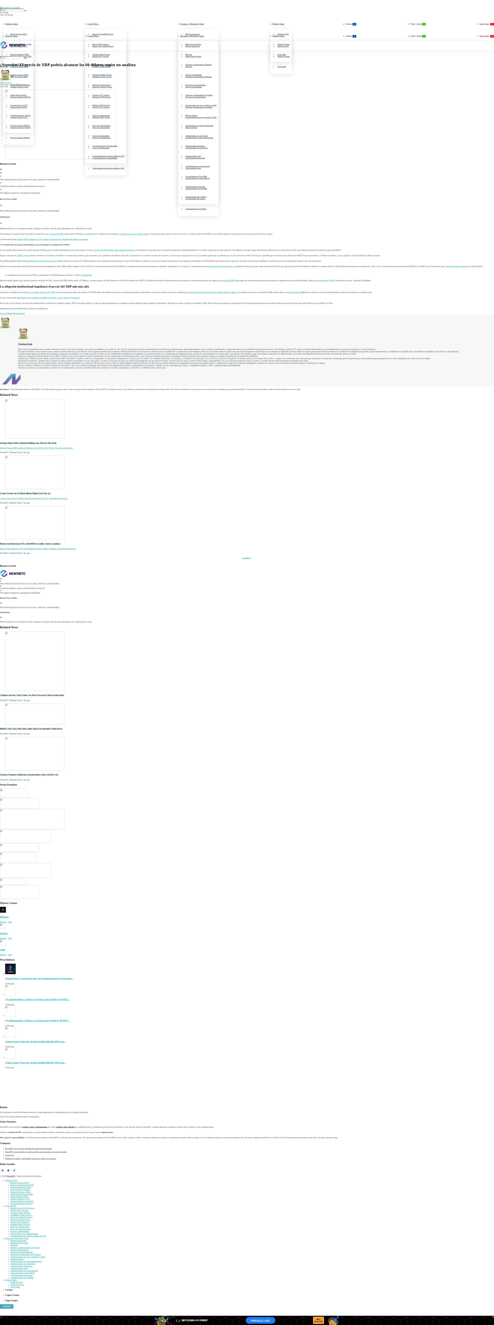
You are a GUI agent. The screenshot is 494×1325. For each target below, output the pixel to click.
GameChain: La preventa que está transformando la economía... (39, 978)
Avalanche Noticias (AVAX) (22, 1201)
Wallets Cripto (278, 24)
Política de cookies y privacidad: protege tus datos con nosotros (30, 1159)
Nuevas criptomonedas (193, 87)
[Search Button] (25, 10)
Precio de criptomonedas (20, 1229)
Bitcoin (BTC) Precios (100, 57)
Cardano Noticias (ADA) (19, 87)
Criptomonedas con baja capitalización (199, 138)
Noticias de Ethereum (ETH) (22, 1185)
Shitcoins (188, 67)
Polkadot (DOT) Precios (20, 1224)
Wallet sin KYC (283, 46)
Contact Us (9, 1155)
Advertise (7, 1306)
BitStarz (4, 917)
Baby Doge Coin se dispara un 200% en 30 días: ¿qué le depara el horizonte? (48, 298)
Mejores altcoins (191, 128)
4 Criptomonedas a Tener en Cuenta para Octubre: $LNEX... (37, 999)
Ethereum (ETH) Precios (20, 1220)
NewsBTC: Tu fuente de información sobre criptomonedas (28, 1149)
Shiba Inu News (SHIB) (19, 77)
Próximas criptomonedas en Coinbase (199, 107)
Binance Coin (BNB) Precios (102, 46)
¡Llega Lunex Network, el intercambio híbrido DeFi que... (35, 1041)
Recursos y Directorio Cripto (192, 24)
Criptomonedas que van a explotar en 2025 (201, 117)
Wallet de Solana (283, 57)
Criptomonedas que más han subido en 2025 (108, 168)
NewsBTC (11, 1176)
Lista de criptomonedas (19, 1231)
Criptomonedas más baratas (195, 199)
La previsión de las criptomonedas (24, 1234)
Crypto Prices (92, 24)
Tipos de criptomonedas (20, 1227)
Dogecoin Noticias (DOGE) (21, 1194)
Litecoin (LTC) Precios (19, 1222)
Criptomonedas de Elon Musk (196, 189)
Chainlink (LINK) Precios (101, 77)
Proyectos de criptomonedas (195, 97)
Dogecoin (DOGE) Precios (102, 87)
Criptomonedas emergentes (195, 158)
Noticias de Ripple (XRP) (20, 1187)
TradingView (87, 275)
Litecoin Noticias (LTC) (20, 1199)
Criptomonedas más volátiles (195, 209)
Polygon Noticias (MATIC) (21, 1204)
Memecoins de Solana (193, 57)
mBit (2, 949)
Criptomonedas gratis (193, 168)
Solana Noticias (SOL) (19, 1197)
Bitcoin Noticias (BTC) (19, 1183)
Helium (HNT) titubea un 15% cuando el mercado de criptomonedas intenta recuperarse (52, 239)
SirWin (4, 933)
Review (3, 922)
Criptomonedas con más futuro (196, 148)
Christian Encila (5, 82)
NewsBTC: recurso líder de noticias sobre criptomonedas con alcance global (35, 1152)
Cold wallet (281, 67)
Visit (10, 922)
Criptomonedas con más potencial (197, 178)
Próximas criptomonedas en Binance (198, 77)
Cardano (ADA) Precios (20, 1213)
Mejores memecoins (192, 46)
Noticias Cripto (11, 24)
